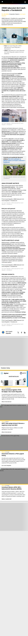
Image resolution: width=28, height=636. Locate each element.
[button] (18, 332)
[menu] (25, 2)
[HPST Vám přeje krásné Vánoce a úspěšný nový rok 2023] (14, 419)
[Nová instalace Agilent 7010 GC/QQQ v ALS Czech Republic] (14, 387)
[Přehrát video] (14, 36)
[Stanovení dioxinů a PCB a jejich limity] (14, 451)
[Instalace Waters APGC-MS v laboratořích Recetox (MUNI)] (14, 484)
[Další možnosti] (19, 402)
